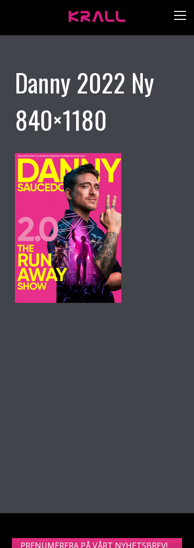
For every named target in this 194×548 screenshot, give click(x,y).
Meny (176, 17)
